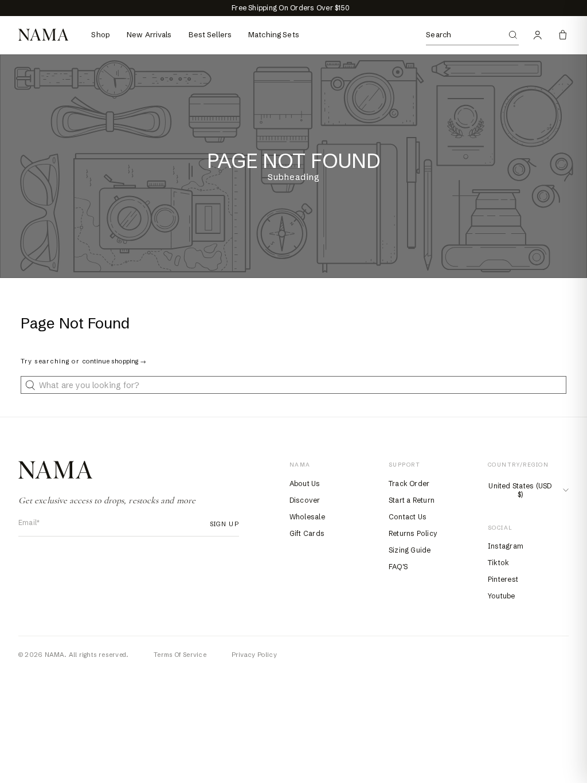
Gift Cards (306, 533)
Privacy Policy (254, 655)
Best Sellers (210, 34)
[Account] (537, 35)
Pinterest (503, 579)
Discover (304, 500)
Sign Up (221, 524)
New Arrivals (149, 34)
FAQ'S (398, 566)
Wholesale (307, 516)
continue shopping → (114, 361)
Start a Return (412, 500)
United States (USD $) (519, 490)
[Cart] (563, 35)
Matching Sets (273, 34)
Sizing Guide (410, 550)
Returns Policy (413, 533)
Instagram (505, 546)
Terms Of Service (180, 655)
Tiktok (498, 562)
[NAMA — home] (43, 35)
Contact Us (407, 516)
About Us (304, 483)
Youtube (501, 596)
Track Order (409, 483)
